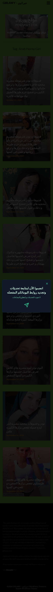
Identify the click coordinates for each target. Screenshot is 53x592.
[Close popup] (47, 284)
